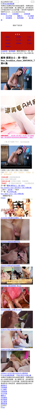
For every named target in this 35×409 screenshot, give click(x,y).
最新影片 (4, 14)
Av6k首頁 (4, 51)
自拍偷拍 (9, 18)
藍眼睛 (28, 172)
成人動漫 (29, 43)
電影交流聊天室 (16, 183)
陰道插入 (21, 172)
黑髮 (6, 172)
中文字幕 (9, 16)
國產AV (20, 16)
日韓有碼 (27, 14)
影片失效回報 (25, 142)
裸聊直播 (8, 46)
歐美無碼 (20, 18)
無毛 (15, 172)
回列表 (10, 189)
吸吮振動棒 (7, 174)
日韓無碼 (15, 14)
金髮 (10, 172)
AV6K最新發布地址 (18, 12)
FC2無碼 (31, 16)
